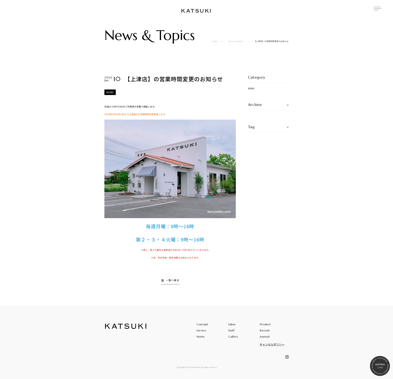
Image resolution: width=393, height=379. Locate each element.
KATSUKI (196, 11)
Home (215, 41)
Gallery (233, 336)
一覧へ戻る (170, 280)
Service (201, 330)
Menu (200, 336)
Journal (264, 336)
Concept (202, 324)
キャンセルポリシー (272, 344)
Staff (231, 330)
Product (265, 324)
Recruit (265, 330)
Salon (232, 324)
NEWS (251, 88)
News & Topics (235, 41)
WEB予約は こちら (380, 366)
